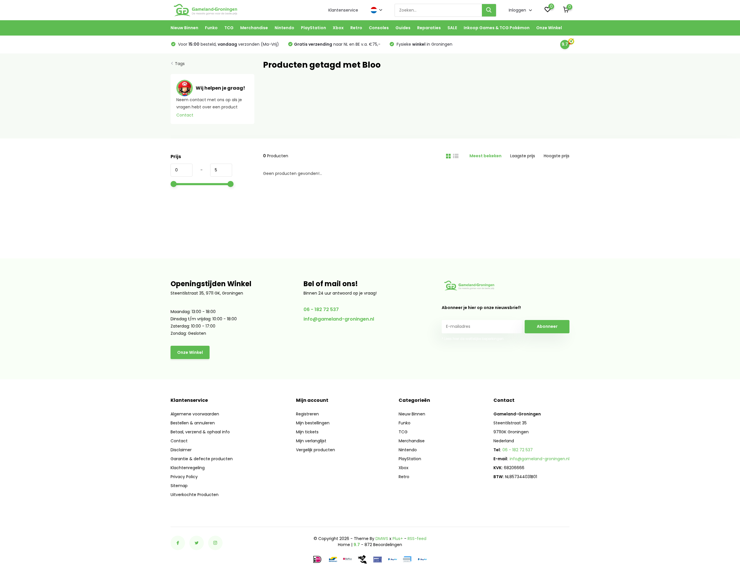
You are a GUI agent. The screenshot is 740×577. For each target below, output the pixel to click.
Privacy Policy (184, 477)
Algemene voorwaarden (195, 414)
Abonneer (547, 326)
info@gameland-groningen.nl (339, 319)
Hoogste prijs (556, 156)
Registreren (307, 414)
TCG (229, 28)
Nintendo (284, 28)
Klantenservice (343, 10)
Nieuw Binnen (184, 28)
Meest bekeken (485, 156)
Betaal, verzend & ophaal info (200, 432)
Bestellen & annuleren (193, 423)
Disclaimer (181, 450)
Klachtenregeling (188, 468)
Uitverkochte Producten (195, 495)
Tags (180, 63)
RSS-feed (417, 538)
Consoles (379, 28)
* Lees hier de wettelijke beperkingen (473, 338)
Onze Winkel (549, 28)
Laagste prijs (522, 156)
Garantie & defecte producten (202, 459)
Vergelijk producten (315, 450)
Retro (356, 28)
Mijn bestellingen (313, 423)
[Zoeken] (489, 10)
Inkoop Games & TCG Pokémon (497, 28)
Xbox (338, 28)
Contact (184, 115)
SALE (452, 28)
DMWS (381, 538)
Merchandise (254, 28)
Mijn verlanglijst (311, 441)
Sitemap (179, 486)
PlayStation (313, 28)
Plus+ (398, 538)
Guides (402, 28)
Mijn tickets (307, 432)
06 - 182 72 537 (321, 309)
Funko (211, 28)
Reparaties (429, 28)
